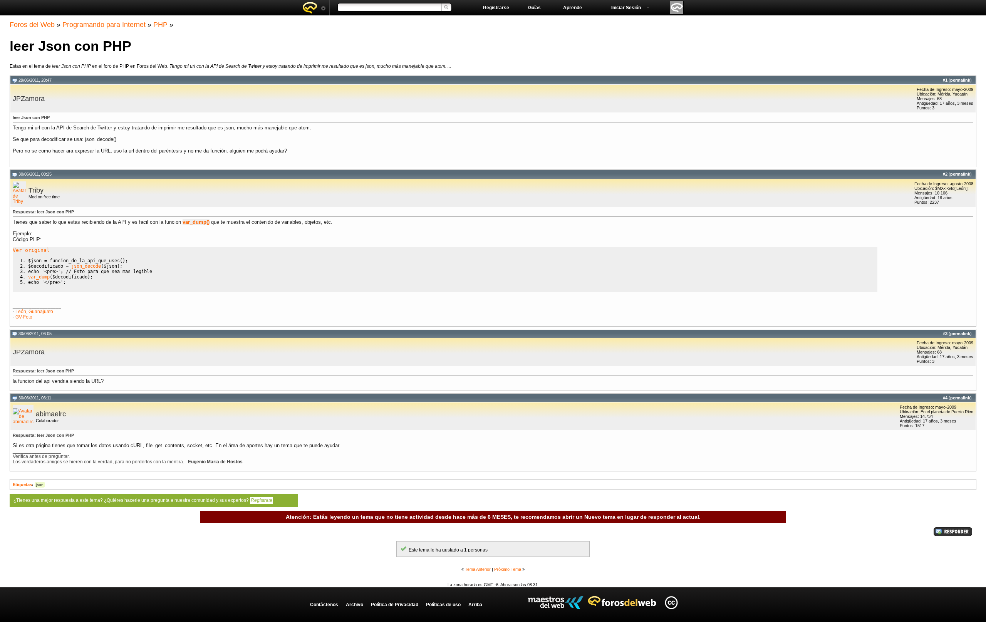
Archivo (354, 604)
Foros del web (313, 7)
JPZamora (29, 98)
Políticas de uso (443, 604)
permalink (960, 80)
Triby (36, 190)
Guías (534, 7)
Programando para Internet (104, 25)
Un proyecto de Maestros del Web (556, 602)
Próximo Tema (507, 569)
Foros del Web (32, 25)
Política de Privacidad (394, 604)
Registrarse (496, 7)
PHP (160, 25)
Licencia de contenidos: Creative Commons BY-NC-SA (671, 602)
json (40, 485)
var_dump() (196, 222)
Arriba (475, 604)
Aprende (572, 7)
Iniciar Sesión (626, 7)
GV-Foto (23, 317)
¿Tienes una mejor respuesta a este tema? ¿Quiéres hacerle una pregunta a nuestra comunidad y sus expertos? (142, 500)
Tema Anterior (478, 569)
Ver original (31, 250)
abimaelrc (51, 414)
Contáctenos (324, 604)
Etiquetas (22, 484)
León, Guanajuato (34, 311)
